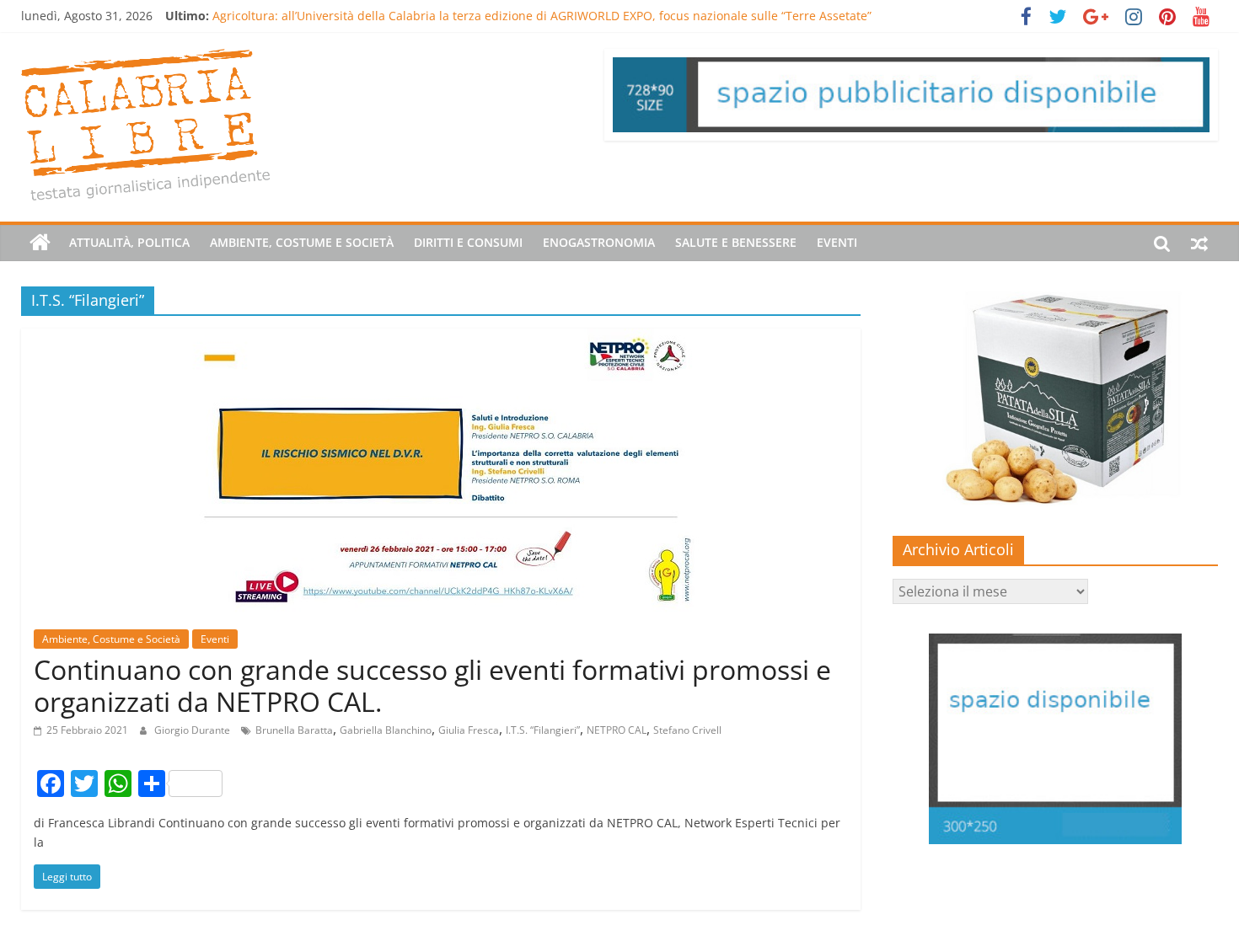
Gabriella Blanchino (386, 730)
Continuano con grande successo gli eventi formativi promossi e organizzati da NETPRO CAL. (432, 685)
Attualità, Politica (129, 242)
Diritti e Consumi (468, 242)
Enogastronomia (599, 242)
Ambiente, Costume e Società (302, 242)
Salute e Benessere (735, 242)
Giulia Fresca (468, 730)
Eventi (837, 242)
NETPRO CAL (616, 730)
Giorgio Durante (193, 730)
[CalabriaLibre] (40, 242)
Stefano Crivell (687, 730)
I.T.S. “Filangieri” (543, 730)
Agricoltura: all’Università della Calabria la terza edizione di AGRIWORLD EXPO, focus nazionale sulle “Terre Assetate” (542, 16)
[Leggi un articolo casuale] (1199, 242)
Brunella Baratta (294, 730)
